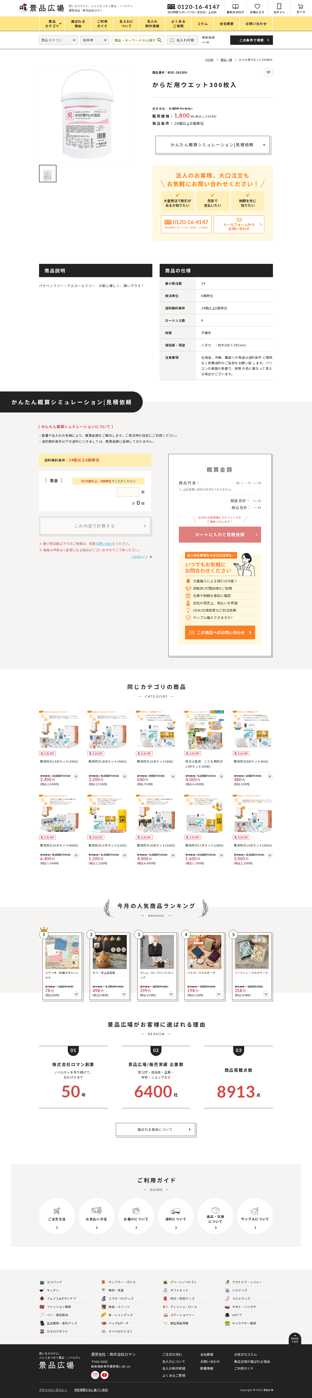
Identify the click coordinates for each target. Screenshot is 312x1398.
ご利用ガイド (139, 557)
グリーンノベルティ (183, 1282)
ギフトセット (179, 1290)
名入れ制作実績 (173, 1368)
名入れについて (173, 1361)
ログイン (279, 12)
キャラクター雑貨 (244, 1323)
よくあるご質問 (173, 1375)
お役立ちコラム (245, 1354)
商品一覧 (226, 60)
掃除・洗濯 (116, 1290)
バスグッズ (239, 1290)
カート (301, 12)
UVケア (237, 1315)
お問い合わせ (105, 543)
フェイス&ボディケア (61, 1298)
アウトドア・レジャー (247, 1282)
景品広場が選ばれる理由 (252, 1361)
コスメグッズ (241, 1298)
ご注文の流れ (172, 1354)
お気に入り (257, 12)
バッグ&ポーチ (118, 1323)
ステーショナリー (182, 1315)
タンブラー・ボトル (122, 1282)
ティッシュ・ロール (184, 1306)
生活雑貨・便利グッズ (62, 1323)
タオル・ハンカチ (244, 1306)
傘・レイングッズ (120, 1315)
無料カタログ (235, 12)
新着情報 (206, 1368)
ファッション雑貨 (59, 1306)
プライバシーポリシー (53, 1390)
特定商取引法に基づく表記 (91, 1390)
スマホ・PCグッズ (121, 1298)
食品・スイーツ (119, 1306)
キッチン (53, 1290)
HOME (210, 60)
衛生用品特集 (179, 1323)
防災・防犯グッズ (182, 1298)
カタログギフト (57, 1331)
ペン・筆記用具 (57, 1315)
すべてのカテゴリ (117, 1331)
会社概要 (206, 1354)
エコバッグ (54, 1282)
